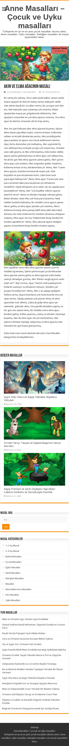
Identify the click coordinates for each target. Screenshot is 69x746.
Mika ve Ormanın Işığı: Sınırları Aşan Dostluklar (25, 619)
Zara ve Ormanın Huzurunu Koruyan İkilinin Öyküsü (27, 638)
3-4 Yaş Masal (12, 551)
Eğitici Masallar (12, 567)
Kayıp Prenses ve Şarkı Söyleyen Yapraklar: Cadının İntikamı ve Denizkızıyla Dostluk (30, 490)
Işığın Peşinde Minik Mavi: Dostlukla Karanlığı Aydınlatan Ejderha (34, 649)
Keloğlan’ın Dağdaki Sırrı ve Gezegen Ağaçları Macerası (29, 683)
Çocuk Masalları (14, 92)
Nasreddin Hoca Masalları (18, 589)
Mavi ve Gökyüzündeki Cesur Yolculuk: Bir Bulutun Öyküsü (30, 689)
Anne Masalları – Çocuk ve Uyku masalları (34, 17)
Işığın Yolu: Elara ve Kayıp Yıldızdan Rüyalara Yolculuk (28, 678)
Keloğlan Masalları (14, 578)
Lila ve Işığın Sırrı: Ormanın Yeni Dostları (22, 644)
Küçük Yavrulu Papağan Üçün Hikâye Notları (23, 633)
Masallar (9, 584)
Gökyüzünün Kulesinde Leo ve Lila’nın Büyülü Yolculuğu (29, 664)
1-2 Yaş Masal (12, 545)
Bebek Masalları (13, 556)
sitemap (34, 727)
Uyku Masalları (29, 92)
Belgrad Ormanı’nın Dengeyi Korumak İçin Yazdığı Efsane (30, 708)
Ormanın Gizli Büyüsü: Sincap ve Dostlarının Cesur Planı (29, 694)
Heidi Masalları (12, 573)
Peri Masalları (12, 594)
